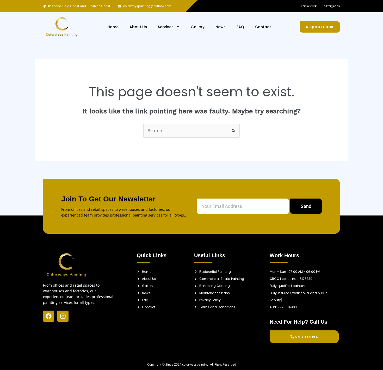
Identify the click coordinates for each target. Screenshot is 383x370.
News (220, 26)
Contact (263, 26)
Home (113, 26)
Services (166, 26)
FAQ (240, 26)
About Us (138, 26)
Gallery (198, 26)
